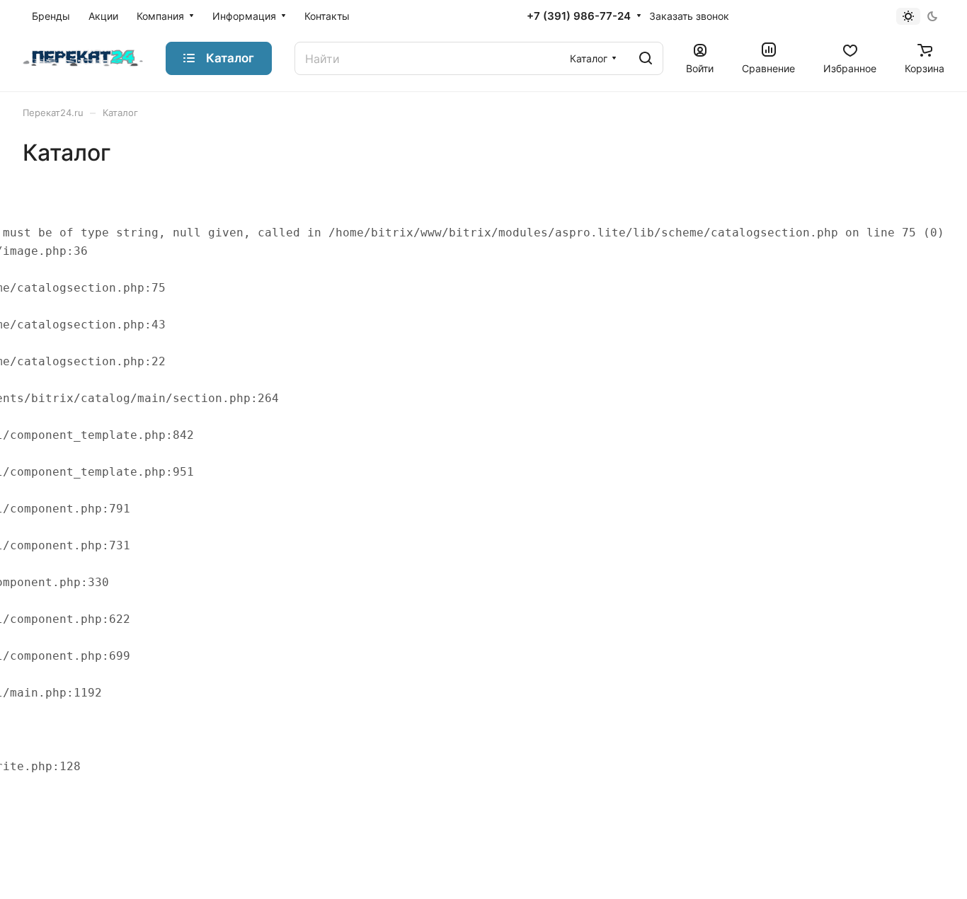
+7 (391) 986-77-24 (579, 16)
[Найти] (645, 58)
